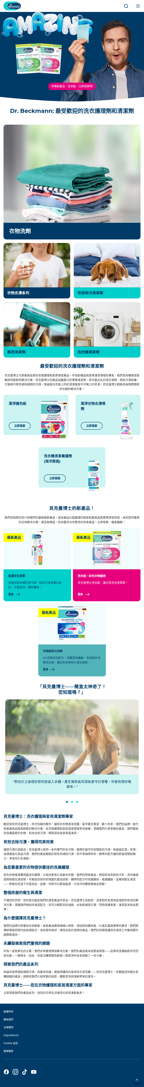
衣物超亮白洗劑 (53, 651)
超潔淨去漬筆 (16, 576)
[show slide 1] (67, 801)
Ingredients (11, 1035)
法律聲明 (8, 1027)
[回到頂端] (136, 1079)
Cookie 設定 (11, 1043)
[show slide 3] (76, 801)
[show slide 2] (72, 801)
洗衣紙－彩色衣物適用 (92, 576)
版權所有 (8, 1011)
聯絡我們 (8, 1019)
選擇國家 (8, 1051)
